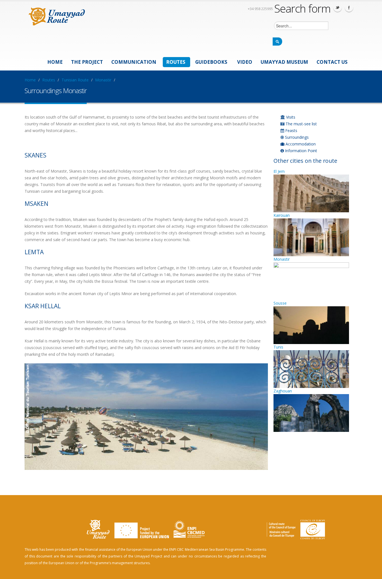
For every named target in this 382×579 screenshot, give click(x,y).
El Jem (279, 171)
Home (55, 62)
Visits (290, 117)
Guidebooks (211, 62)
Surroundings (296, 137)
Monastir (103, 80)
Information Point (300, 150)
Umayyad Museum (284, 62)
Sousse (280, 303)
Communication (133, 62)
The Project (87, 62)
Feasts (290, 130)
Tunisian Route (75, 80)
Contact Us (332, 62)
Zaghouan (282, 391)
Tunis (278, 347)
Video (244, 62)
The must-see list (300, 123)
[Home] (56, 15)
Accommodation (300, 144)
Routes (175, 62)
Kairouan (281, 215)
